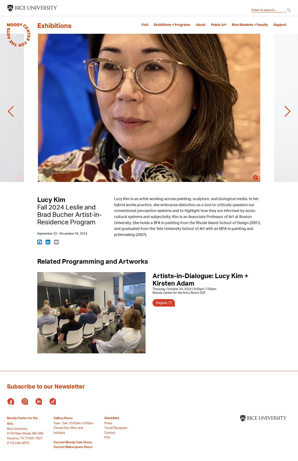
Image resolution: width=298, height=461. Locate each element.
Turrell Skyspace (115, 428)
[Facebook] (39, 241)
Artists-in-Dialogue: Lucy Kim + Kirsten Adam (200, 279)
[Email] (56, 241)
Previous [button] (11, 111)
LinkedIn (38, 401)
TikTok (52, 401)
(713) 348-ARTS (18, 443)
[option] (149, 111)
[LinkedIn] (48, 241)
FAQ (107, 437)
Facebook (10, 401)
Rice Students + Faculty (250, 24)
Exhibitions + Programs (172, 24)
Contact (109, 432)
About (200, 24)
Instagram (24, 401)
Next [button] (287, 111)
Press (108, 423)
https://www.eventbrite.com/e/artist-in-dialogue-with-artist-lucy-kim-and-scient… (163, 303)
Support (280, 24)
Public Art (218, 24)
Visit (144, 24)
